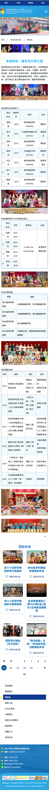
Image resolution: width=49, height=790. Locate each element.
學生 (6, 3)
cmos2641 (16, 767)
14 (31, 668)
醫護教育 (8, 691)
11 (11, 668)
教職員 (30, 3)
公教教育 (8, 714)
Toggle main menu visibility (46, 11)
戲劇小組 (8, 702)
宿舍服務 (8, 685)
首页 (3, 40)
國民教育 (8, 725)
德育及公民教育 (11, 720)
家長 (18, 3)
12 (18, 668)
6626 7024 (18, 763)
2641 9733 (13, 757)
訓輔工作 (8, 731)
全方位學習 (9, 708)
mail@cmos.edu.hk (17, 751)
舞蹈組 (8, 697)
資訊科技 (8, 737)
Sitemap (5, 783)
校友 (43, 3)
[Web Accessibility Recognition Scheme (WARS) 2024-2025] (45, 778)
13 (24, 668)
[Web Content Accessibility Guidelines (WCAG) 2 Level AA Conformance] (36, 778)
